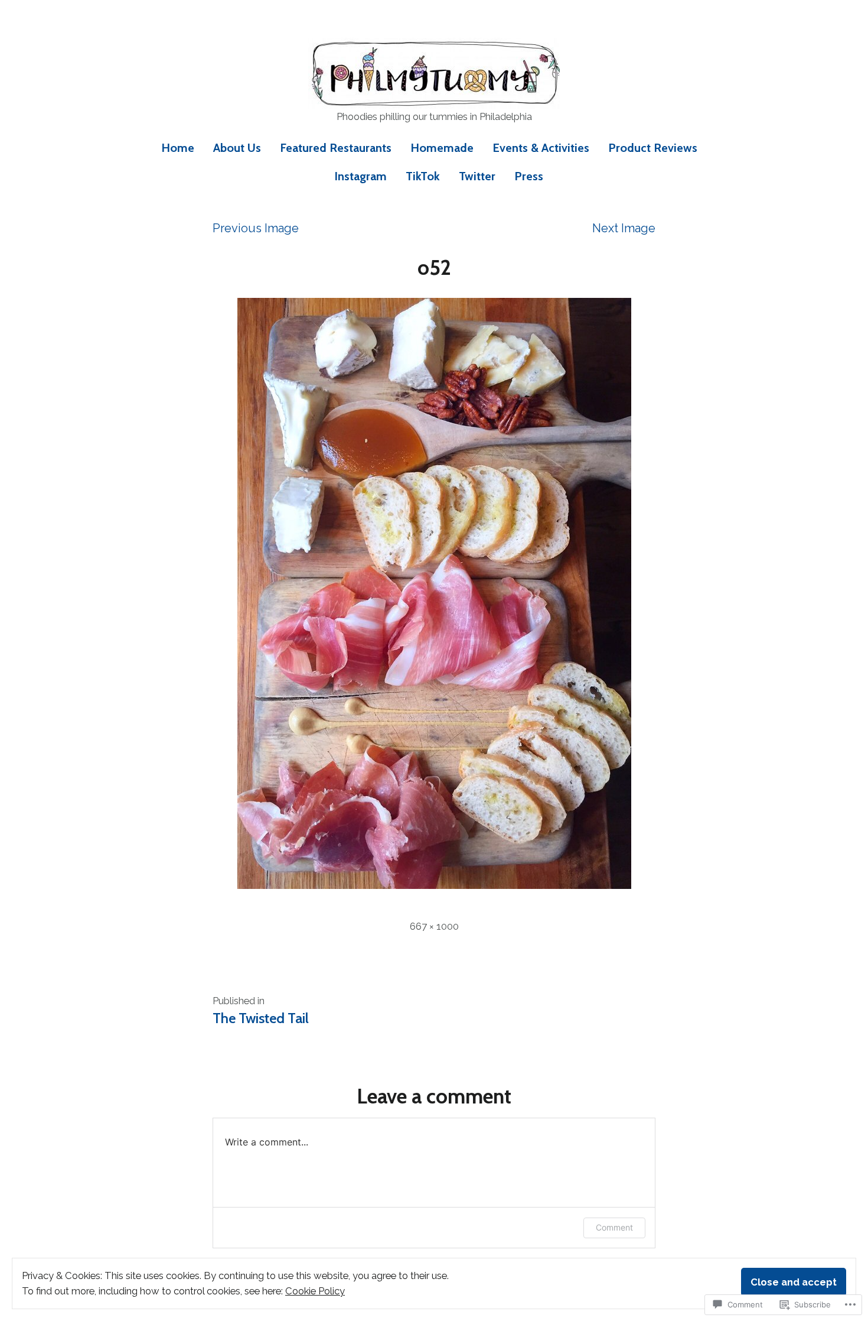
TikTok (423, 176)
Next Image (623, 228)
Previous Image (256, 228)
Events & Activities (540, 148)
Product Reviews (652, 148)
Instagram (360, 176)
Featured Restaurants (335, 148)
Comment (614, 1227)
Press (528, 176)
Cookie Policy (315, 1291)
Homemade (442, 148)
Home (177, 148)
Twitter (477, 176)
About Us (237, 148)
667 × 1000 (434, 926)
